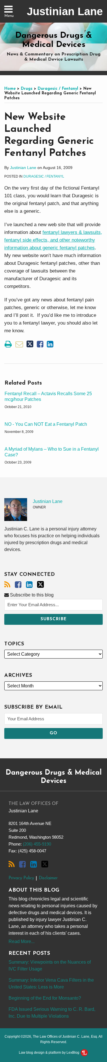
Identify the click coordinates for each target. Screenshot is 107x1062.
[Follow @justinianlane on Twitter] (40, 584)
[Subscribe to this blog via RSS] (7, 585)
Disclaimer (48, 878)
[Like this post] (40, 344)
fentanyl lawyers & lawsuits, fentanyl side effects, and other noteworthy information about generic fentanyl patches (53, 240)
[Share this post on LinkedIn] (50, 344)
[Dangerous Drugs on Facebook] (18, 585)
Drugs (27, 89)
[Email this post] (19, 344)
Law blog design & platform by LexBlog (49, 1053)
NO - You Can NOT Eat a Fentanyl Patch (46, 424)
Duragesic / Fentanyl (58, 89)
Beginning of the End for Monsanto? (45, 998)
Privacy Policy (21, 878)
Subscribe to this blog (31, 594)
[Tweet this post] (30, 344)
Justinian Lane (65, 11)
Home (10, 89)
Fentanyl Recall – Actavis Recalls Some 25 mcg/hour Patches (48, 396)
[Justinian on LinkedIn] (29, 585)
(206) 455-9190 (37, 844)
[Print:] (8, 344)
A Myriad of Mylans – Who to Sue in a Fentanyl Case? (52, 452)
